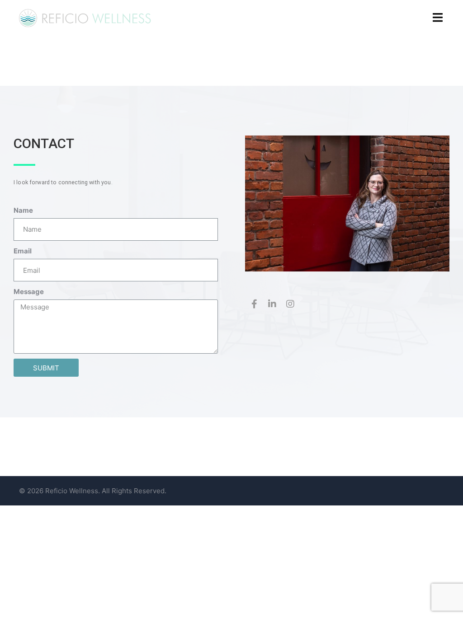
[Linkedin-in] (272, 304)
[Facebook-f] (254, 304)
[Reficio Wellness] (85, 17)
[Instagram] (290, 304)
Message (29, 291)
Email (23, 251)
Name (23, 210)
